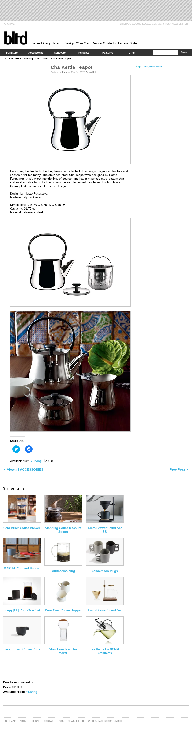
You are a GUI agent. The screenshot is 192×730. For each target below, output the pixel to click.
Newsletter (180, 23)
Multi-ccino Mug (63, 571)
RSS (167, 23)
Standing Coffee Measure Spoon (63, 529)
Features (107, 52)
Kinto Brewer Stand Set (105, 610)
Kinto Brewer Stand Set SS (105, 529)
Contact (157, 23)
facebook (104, 721)
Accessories (35, 52)
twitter (91, 721)
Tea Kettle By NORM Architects (104, 651)
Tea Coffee (42, 58)
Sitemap (125, 23)
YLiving (36, 461)
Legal (146, 23)
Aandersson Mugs (105, 571)
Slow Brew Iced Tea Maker (63, 651)
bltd (15, 37)
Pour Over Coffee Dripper (63, 610)
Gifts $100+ (155, 66)
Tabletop (28, 58)
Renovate (60, 52)
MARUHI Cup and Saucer (22, 568)
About (136, 23)
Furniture (12, 52)
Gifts (132, 52)
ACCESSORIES (12, 58)
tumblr (117, 721)
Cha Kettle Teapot (61, 58)
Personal (83, 52)
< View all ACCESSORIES (23, 469)
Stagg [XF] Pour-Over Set (22, 610)
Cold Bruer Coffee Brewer (21, 528)
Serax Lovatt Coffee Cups (22, 649)
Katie (64, 72)
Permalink (91, 72)
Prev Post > (179, 469)
